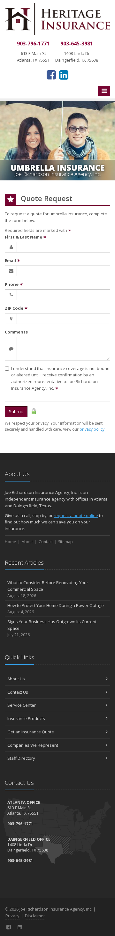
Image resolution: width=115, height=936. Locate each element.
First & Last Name (26, 237)
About (27, 541)
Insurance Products (26, 718)
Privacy (12, 916)
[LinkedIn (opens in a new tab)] (63, 74)
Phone (14, 284)
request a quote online (76, 515)
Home (10, 541)
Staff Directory (21, 758)
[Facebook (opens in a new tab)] (51, 74)
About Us (16, 679)
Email (12, 260)
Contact (46, 541)
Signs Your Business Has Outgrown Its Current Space (51, 628)
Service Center (21, 705)
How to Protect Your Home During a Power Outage (55, 609)
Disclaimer (35, 916)
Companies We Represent (32, 745)
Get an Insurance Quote (30, 732)
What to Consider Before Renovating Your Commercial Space (47, 589)
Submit (16, 411)
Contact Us (17, 692)
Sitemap (65, 541)
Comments (16, 332)
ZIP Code (16, 308)
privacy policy (92, 429)
